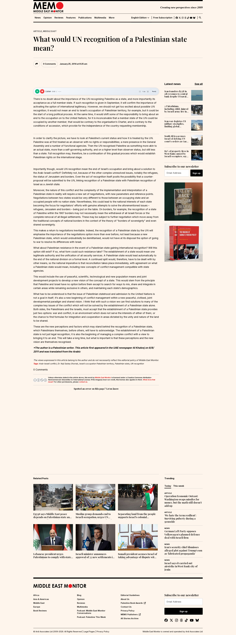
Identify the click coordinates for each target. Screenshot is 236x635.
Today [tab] (167, 486)
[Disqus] (96, 428)
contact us (83, 382)
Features (71, 17)
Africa (36, 595)
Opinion (47, 17)
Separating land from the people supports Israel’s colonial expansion (137, 516)
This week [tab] (178, 486)
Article (37, 31)
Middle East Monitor (103, 377)
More (111, 17)
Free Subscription (162, 17)
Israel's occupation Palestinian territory (96, 363)
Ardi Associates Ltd (194, 631)
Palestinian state (122, 363)
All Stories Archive (129, 618)
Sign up (196, 173)
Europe (36, 607)
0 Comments (49, 64)
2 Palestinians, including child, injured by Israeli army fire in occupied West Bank (176, 109)
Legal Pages (89, 631)
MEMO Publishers (129, 614)
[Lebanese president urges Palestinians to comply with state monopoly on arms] (53, 537)
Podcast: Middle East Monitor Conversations (91, 611)
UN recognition (137, 363)
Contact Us (126, 607)
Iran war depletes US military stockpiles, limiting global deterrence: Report (175, 124)
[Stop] (42, 91)
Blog (79, 595)
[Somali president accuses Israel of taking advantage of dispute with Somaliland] (138, 537)
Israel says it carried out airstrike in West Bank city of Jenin (180, 566)
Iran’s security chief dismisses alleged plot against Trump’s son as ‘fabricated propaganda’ (183, 550)
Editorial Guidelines (130, 595)
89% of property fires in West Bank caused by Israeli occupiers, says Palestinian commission (176, 154)
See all (199, 83)
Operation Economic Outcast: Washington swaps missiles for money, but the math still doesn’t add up (183, 501)
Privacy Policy (127, 610)
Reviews (58, 17)
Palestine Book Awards (132, 603)
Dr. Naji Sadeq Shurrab (67, 363)
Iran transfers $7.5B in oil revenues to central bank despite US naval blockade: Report (176, 94)
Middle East (50, 31)
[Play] (37, 91)
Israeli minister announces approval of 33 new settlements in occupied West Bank (95, 556)
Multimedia (100, 17)
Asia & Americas (41, 599)
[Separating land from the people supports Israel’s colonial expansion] (138, 497)
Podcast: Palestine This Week (91, 617)
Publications (85, 17)
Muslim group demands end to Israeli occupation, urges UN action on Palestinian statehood (94, 516)
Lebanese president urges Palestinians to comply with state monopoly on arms (52, 556)
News (38, 17)
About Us (125, 599)
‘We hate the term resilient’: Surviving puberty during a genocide (180, 518)
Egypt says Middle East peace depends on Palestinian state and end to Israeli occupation (52, 516)
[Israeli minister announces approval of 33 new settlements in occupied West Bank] (95, 537)
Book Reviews (40, 610)
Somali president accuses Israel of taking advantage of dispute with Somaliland (137, 556)
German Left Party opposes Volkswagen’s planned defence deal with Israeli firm (182, 534)
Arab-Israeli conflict (47, 363)
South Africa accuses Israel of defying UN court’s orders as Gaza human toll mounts (176, 139)
